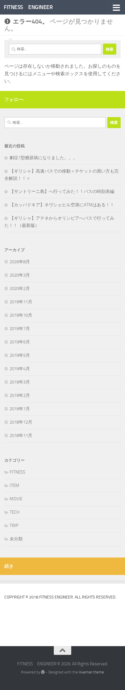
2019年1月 (20, 408)
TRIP (14, 525)
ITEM (14, 485)
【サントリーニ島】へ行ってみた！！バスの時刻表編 (62, 191)
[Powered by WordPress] (43, 672)
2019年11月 (21, 301)
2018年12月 (21, 422)
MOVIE (16, 498)
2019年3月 (20, 382)
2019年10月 (21, 315)
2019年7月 (20, 328)
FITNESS (17, 472)
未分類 (16, 539)
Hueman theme (91, 672)
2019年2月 (20, 395)
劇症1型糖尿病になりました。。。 (43, 157)
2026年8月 (20, 261)
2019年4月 (20, 368)
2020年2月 (20, 288)
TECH (14, 512)
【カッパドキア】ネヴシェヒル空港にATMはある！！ (62, 204)
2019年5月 (20, 355)
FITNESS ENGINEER (28, 7)
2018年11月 (21, 435)
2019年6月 (20, 342)
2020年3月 (20, 275)
